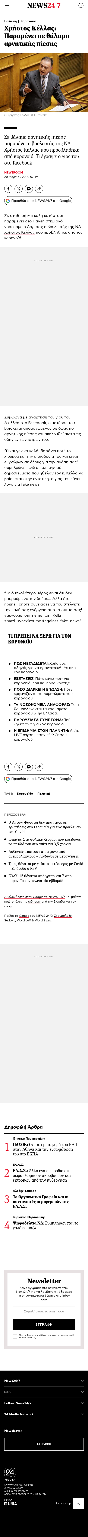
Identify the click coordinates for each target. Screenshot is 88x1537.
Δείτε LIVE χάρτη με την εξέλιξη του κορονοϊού (46, 735)
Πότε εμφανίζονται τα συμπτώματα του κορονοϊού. (43, 694)
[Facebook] (8, 189)
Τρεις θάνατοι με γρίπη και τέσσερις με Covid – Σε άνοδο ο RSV (46, 866)
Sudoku (9, 920)
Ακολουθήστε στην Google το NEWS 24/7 (34, 896)
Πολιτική (11, 21)
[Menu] (7, 5)
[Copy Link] (39, 189)
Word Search (44, 920)
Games (24, 915)
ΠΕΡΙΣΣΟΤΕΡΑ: (15, 814)
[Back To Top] (78, 1503)
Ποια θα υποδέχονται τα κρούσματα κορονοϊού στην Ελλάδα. (46, 709)
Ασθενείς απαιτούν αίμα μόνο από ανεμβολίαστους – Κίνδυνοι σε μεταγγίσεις (44, 854)
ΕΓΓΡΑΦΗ (44, 1444)
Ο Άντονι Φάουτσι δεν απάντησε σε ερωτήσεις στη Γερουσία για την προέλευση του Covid (45, 827)
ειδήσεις (34, 901)
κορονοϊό (12, 238)
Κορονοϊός (29, 21)
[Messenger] (29, 189)
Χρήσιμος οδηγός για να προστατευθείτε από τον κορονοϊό (45, 668)
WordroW (24, 920)
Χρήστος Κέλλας (19, 232)
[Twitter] (19, 189)
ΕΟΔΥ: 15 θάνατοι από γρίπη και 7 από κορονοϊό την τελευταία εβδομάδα (40, 878)
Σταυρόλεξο (63, 915)
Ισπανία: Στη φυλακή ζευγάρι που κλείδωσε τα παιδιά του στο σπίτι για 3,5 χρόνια (45, 842)
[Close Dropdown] (82, 1381)
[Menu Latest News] (81, 5)
